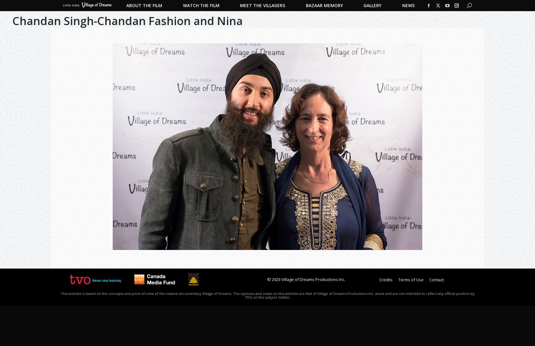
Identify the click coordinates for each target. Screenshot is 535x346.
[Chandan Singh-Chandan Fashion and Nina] (267, 146)
